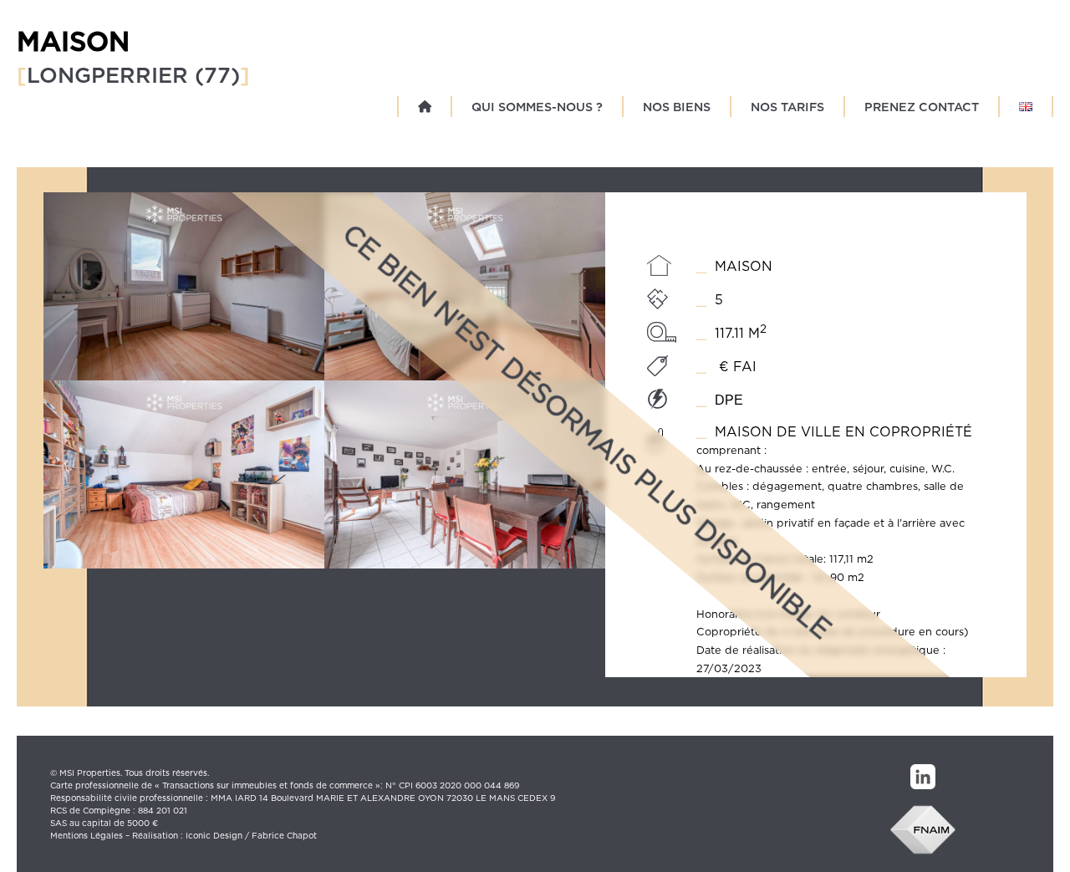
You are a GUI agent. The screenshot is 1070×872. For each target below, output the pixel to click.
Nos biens (677, 106)
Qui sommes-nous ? (537, 106)
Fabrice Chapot (284, 835)
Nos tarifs (787, 106)
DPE (729, 400)
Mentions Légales (86, 835)
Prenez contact (921, 106)
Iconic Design (214, 835)
